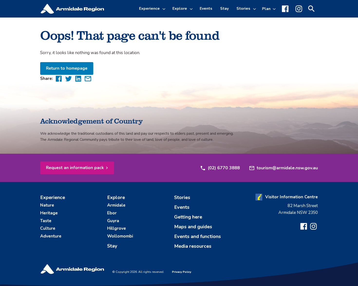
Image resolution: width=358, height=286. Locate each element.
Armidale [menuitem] (116, 205)
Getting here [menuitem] (188, 217)
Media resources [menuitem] (192, 246)
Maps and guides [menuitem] (193, 226)
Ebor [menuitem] (112, 213)
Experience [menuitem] (52, 197)
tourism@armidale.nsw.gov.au (287, 168)
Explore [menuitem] (116, 197)
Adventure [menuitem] (50, 236)
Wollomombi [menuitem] (120, 236)
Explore (179, 8)
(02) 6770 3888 (224, 168)
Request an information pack (75, 168)
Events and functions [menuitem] (197, 236)
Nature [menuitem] (47, 205)
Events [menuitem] (206, 8)
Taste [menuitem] (45, 221)
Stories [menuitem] (182, 197)
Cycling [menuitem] (150, 46)
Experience (149, 8)
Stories (243, 8)
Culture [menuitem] (47, 228)
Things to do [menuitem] (155, 35)
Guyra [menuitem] (113, 221)
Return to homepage (66, 68)
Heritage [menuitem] (49, 213)
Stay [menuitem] (224, 8)
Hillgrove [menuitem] (116, 228)
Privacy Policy (181, 272)
